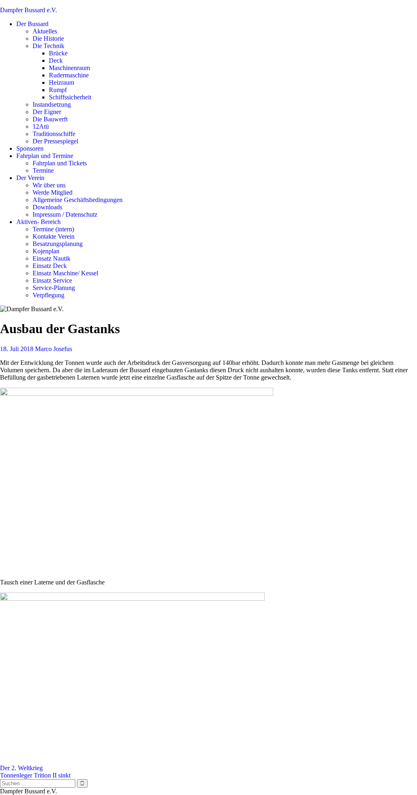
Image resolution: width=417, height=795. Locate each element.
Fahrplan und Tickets (60, 163)
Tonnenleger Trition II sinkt (35, 775)
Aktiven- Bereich (38, 221)
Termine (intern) (53, 229)
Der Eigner (47, 111)
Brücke (58, 53)
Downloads (47, 207)
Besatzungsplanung (58, 243)
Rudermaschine (69, 75)
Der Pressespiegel (55, 141)
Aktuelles (45, 31)
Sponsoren (30, 148)
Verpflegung (48, 295)
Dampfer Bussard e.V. (28, 10)
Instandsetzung (52, 104)
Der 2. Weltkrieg (21, 767)
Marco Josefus (53, 348)
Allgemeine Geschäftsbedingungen (78, 199)
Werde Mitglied (52, 192)
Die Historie (48, 38)
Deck (56, 60)
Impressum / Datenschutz (65, 214)
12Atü (41, 126)
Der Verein (30, 177)
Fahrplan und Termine (44, 155)
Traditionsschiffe (54, 133)
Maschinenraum (69, 67)
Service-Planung (54, 287)
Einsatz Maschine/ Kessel (65, 273)
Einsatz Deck (50, 265)
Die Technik (48, 45)
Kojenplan (46, 251)
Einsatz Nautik (51, 258)
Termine (43, 170)
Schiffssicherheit (70, 97)
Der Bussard (32, 23)
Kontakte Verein (54, 236)
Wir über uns (49, 185)
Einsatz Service (52, 280)
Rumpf (58, 89)
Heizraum (61, 82)
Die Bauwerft (50, 119)
